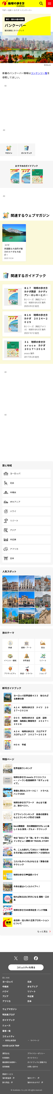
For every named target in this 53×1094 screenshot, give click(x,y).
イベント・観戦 (10, 660)
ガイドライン (32, 1057)
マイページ (34, 1040)
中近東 (13, 539)
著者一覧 (6, 1030)
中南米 (13, 492)
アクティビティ (10, 673)
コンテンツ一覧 (39, 73)
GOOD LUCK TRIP (10, 1045)
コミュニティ (8, 1036)
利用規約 (5, 1057)
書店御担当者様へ (9, 1062)
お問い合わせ (32, 1066)
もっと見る (42, 931)
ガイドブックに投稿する (37, 1062)
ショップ (42, 673)
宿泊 (43, 647)
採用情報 (5, 1066)
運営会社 (5, 1053)
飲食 (10, 647)
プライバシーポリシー (36, 1053)
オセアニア (15, 502)
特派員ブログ (8, 1014)
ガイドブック (8, 1019)
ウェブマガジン (9, 1009)
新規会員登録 (10, 1040)
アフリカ (14, 549)
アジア (13, 530)
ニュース (6, 1025)
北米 (10, 10)
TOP (4, 10)
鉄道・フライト (26, 673)
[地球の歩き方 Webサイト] (13, 3)
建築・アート (26, 647)
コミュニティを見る (26, 967)
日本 (12, 558)
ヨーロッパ (15, 473)
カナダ (16, 10)
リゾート (14, 521)
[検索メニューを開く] (41, 3)
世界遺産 (26, 660)
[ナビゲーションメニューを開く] (49, 3)
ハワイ (13, 511)
